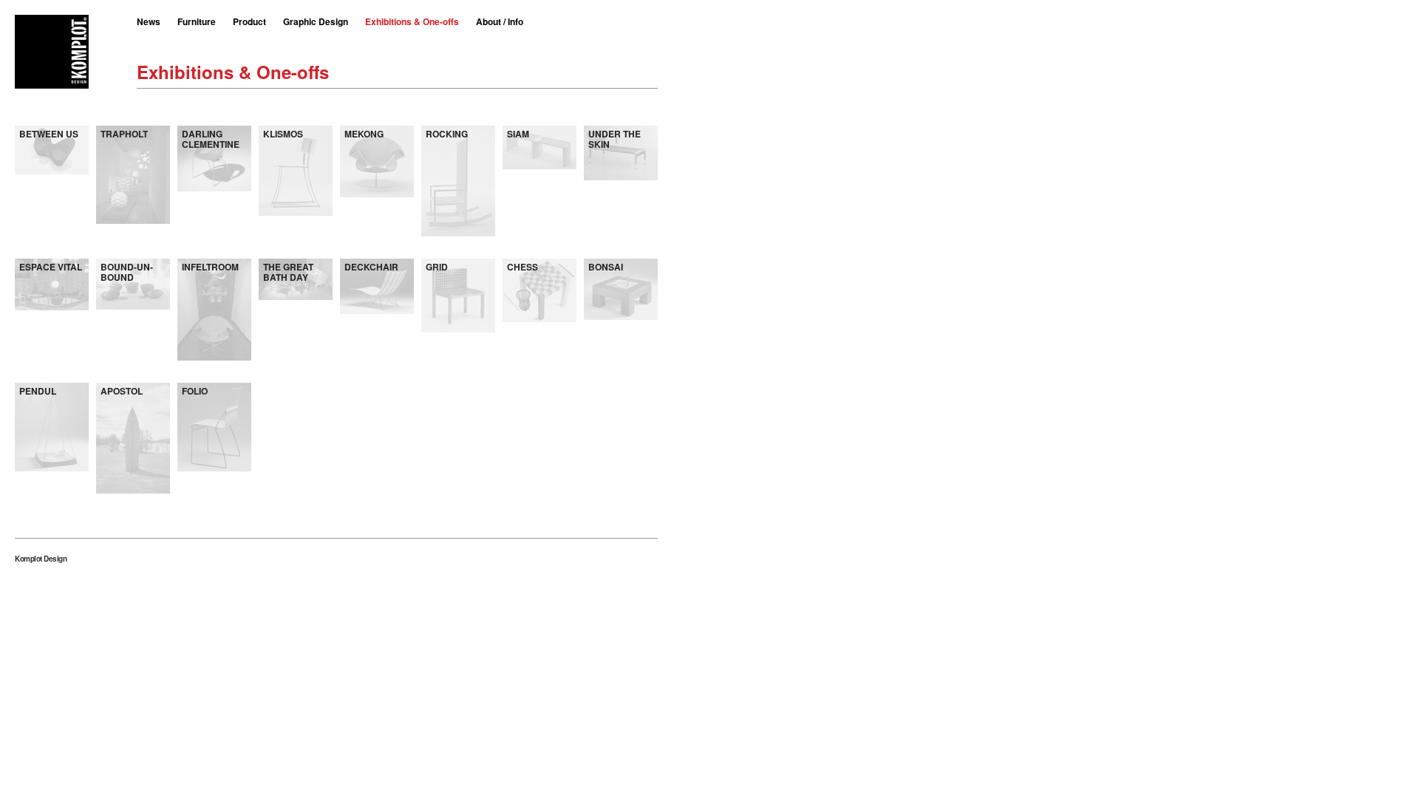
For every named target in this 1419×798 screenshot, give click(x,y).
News (148, 21)
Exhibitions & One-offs (412, 21)
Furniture (196, 21)
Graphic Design (315, 21)
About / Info (499, 21)
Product (249, 21)
